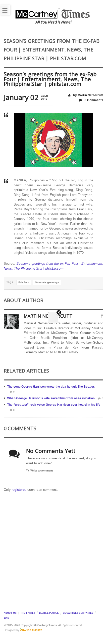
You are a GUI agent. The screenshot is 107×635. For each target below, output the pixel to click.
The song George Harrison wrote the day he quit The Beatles (51, 386)
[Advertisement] (53, 550)
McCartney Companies (78, 613)
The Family (27, 613)
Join (6, 618)
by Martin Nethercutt (87, 95)
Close (58, 313)
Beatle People (49, 613)
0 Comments (93, 100)
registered (19, 490)
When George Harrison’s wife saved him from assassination (51, 398)
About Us (10, 613)
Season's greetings (47, 282)
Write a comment (41, 470)
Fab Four (23, 282)
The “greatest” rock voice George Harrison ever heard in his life (54, 404)
